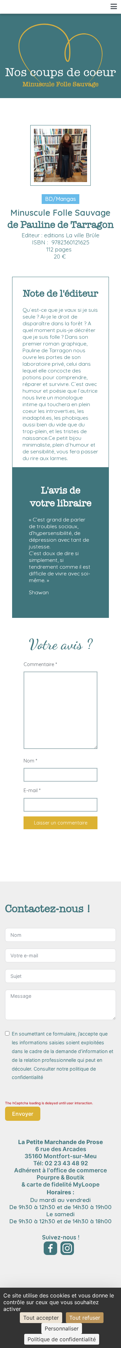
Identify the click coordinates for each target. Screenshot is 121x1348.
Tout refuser (84, 1317)
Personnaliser (62, 1328)
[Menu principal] (114, 6)
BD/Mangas (60, 199)
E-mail (32, 790)
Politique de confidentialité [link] (62, 1339)
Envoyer (22, 1113)
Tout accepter (41, 1317)
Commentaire (40, 664)
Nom (30, 761)
